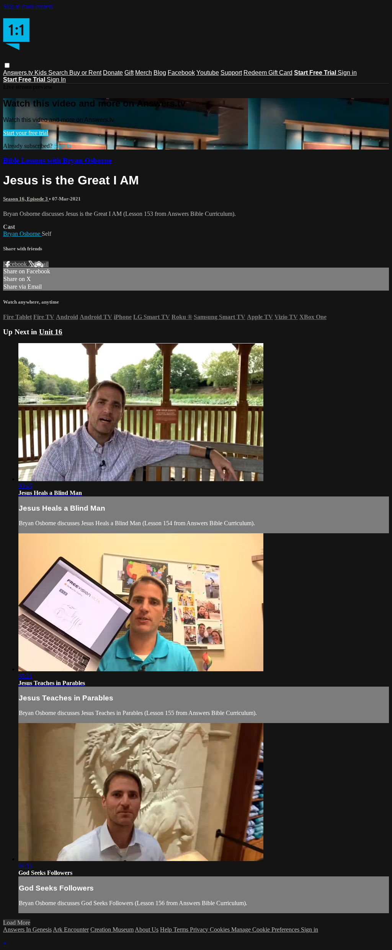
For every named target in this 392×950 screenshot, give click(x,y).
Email (41, 264)
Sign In (56, 79)
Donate (113, 72)
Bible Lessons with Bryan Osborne (57, 160)
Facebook (181, 72)
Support (231, 72)
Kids (41, 72)
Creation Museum (112, 929)
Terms (181, 929)
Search (58, 72)
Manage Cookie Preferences (266, 929)
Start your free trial (25, 133)
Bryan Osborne (22, 233)
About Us (146, 929)
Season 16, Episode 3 (26, 199)
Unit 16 (50, 332)
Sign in (347, 72)
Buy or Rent (85, 72)
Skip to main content (28, 6)
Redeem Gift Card (267, 72)
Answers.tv (18, 72)
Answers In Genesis (27, 929)
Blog (160, 72)
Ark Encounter (71, 929)
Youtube (207, 72)
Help (166, 929)
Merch (143, 72)
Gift (129, 72)
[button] (7, 65)
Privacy (200, 929)
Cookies (220, 929)
